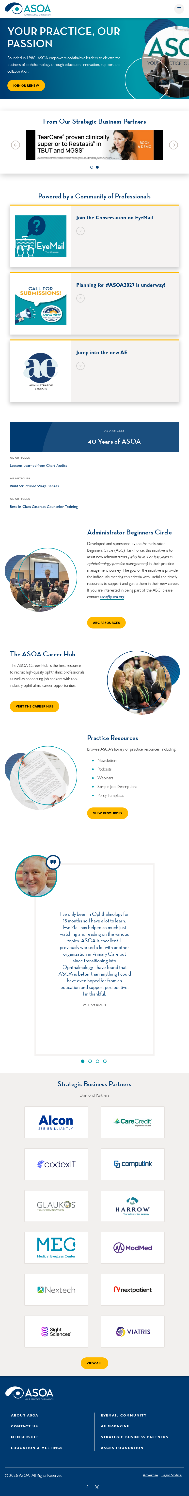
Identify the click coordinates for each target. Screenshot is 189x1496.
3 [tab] (97, 1061)
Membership (24, 1437)
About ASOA (24, 1415)
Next (173, 145)
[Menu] (179, 9)
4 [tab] (105, 1061)
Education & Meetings (37, 1448)
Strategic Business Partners (134, 1437)
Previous (15, 145)
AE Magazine (115, 1426)
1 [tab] (91, 167)
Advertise (150, 1475)
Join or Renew (26, 85)
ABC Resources (106, 623)
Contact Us (24, 1426)
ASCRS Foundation (122, 1448)
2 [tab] (97, 167)
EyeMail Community (124, 1415)
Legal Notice (171, 1475)
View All (94, 1363)
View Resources (107, 813)
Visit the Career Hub (34, 706)
